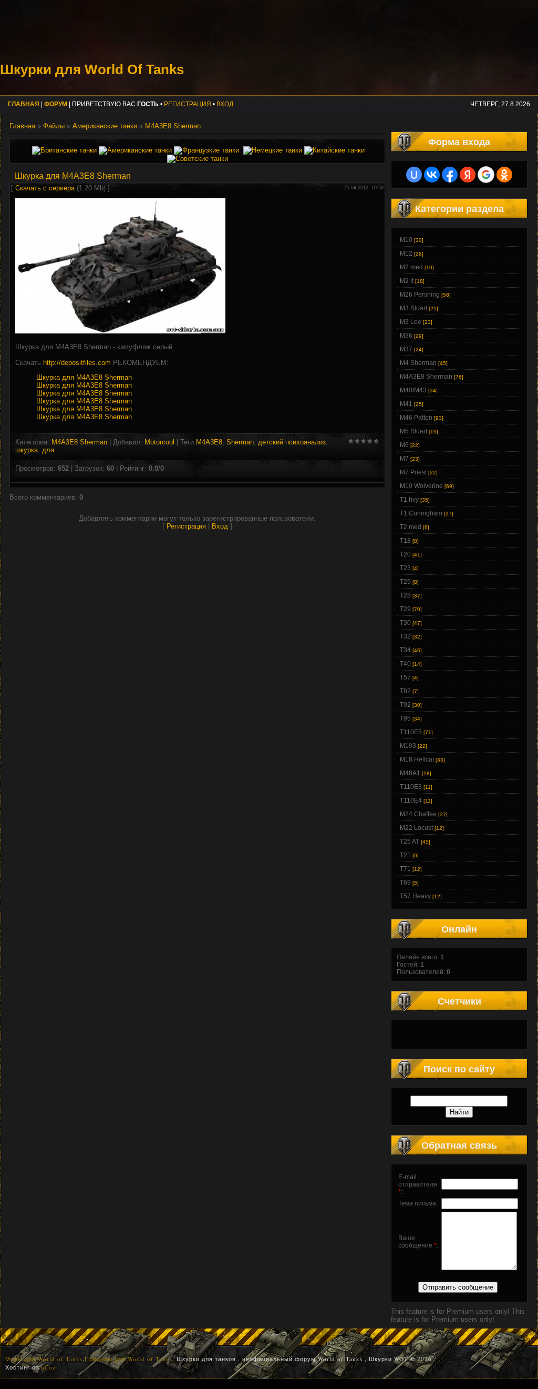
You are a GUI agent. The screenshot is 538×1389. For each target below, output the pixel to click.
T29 (405, 609)
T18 (405, 540)
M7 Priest (413, 472)
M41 (406, 404)
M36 (406, 335)
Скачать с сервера (45, 188)
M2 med (411, 267)
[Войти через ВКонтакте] (432, 175)
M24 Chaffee (418, 814)
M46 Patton (416, 417)
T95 (405, 718)
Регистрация (187, 104)
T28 (405, 595)
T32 (405, 636)
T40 (405, 663)
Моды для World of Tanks (43, 1359)
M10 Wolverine (421, 486)
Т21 (405, 855)
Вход (224, 104)
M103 (408, 745)
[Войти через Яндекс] (467, 175)
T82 (405, 691)
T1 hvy (409, 499)
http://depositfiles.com (77, 363)
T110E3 (411, 786)
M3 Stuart (413, 308)
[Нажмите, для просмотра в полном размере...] (120, 331)
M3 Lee (410, 322)
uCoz (48, 1367)
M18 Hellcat (417, 759)
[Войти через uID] (414, 175)
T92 (405, 704)
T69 (405, 882)
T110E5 (411, 732)
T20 (405, 554)
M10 (406, 240)
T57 (405, 677)
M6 (404, 445)
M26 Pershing (420, 294)
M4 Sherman (418, 363)
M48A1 (410, 773)
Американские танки (105, 126)
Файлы (54, 126)
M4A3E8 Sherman (173, 126)
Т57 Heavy (415, 896)
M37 (406, 349)
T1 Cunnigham (421, 513)
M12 (406, 253)
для (48, 450)
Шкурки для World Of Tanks (92, 69)
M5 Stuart (413, 431)
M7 (404, 458)
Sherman (240, 442)
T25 (405, 581)
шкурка (26, 450)
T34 (405, 650)
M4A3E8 (209, 442)
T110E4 (411, 800)
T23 (405, 568)
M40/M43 (413, 390)
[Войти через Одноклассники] (504, 175)
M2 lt (406, 281)
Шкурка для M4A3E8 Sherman (84, 377)
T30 (405, 622)
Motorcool (159, 442)
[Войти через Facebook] (450, 175)
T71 (405, 869)
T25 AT (409, 841)
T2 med (410, 527)
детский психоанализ (292, 442)
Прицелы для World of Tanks (128, 1359)
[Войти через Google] (486, 174)
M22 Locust (416, 828)
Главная (22, 126)
